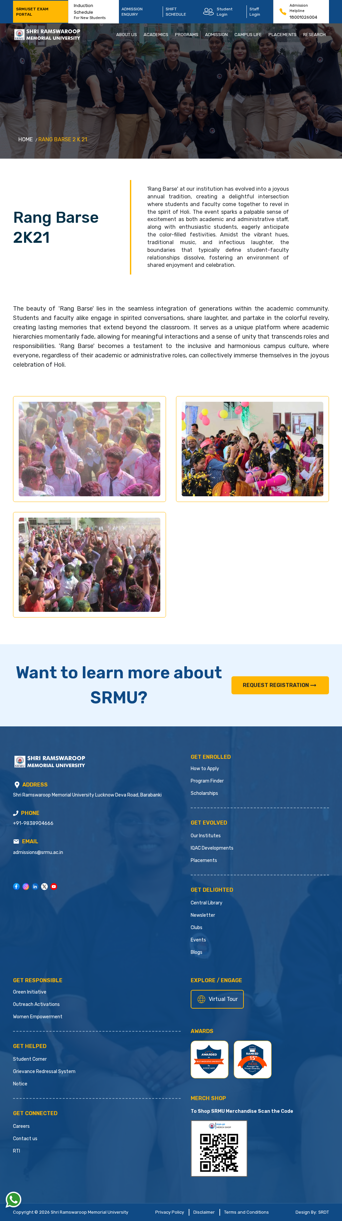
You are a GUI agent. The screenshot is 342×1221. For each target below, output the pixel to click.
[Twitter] (44, 886)
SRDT (323, 1212)
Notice (20, 1084)
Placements (204, 860)
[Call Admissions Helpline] (15, 813)
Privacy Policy (169, 1212)
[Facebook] (16, 886)
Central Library (206, 903)
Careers (21, 1126)
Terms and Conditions (246, 1212)
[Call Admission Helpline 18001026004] (283, 12)
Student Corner (30, 1059)
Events (198, 940)
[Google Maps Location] (17, 785)
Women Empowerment (37, 1017)
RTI (16, 1151)
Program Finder (207, 781)
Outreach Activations (36, 1004)
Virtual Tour (223, 999)
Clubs (196, 927)
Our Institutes (206, 836)
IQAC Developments (212, 848)
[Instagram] (25, 886)
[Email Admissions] (16, 841)
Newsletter (203, 915)
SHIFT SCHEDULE (176, 12)
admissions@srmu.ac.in (38, 852)
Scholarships (204, 793)
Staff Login (254, 12)
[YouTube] (53, 886)
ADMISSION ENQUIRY (132, 12)
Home (25, 139)
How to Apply (205, 768)
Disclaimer (204, 1212)
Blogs (196, 952)
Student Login (224, 12)
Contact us (25, 1139)
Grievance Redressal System (44, 1071)
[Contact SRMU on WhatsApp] (13, 1200)
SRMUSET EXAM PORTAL (32, 12)
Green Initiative (29, 992)
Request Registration (276, 685)
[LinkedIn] (35, 886)
